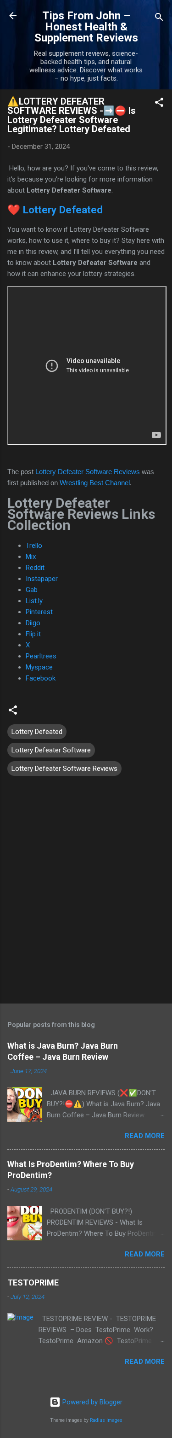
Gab (32, 590)
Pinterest (39, 612)
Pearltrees (41, 656)
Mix (31, 556)
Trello (34, 545)
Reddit (35, 567)
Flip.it (33, 634)
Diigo (33, 623)
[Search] (159, 19)
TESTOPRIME (33, 1282)
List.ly (34, 601)
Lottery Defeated (63, 210)
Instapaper (42, 579)
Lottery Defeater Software (51, 750)
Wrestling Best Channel (95, 483)
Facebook (40, 678)
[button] (159, 104)
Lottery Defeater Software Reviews (87, 471)
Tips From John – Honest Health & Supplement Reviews (86, 26)
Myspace (39, 667)
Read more (145, 1136)
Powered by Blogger (91, 1402)
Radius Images (106, 1420)
